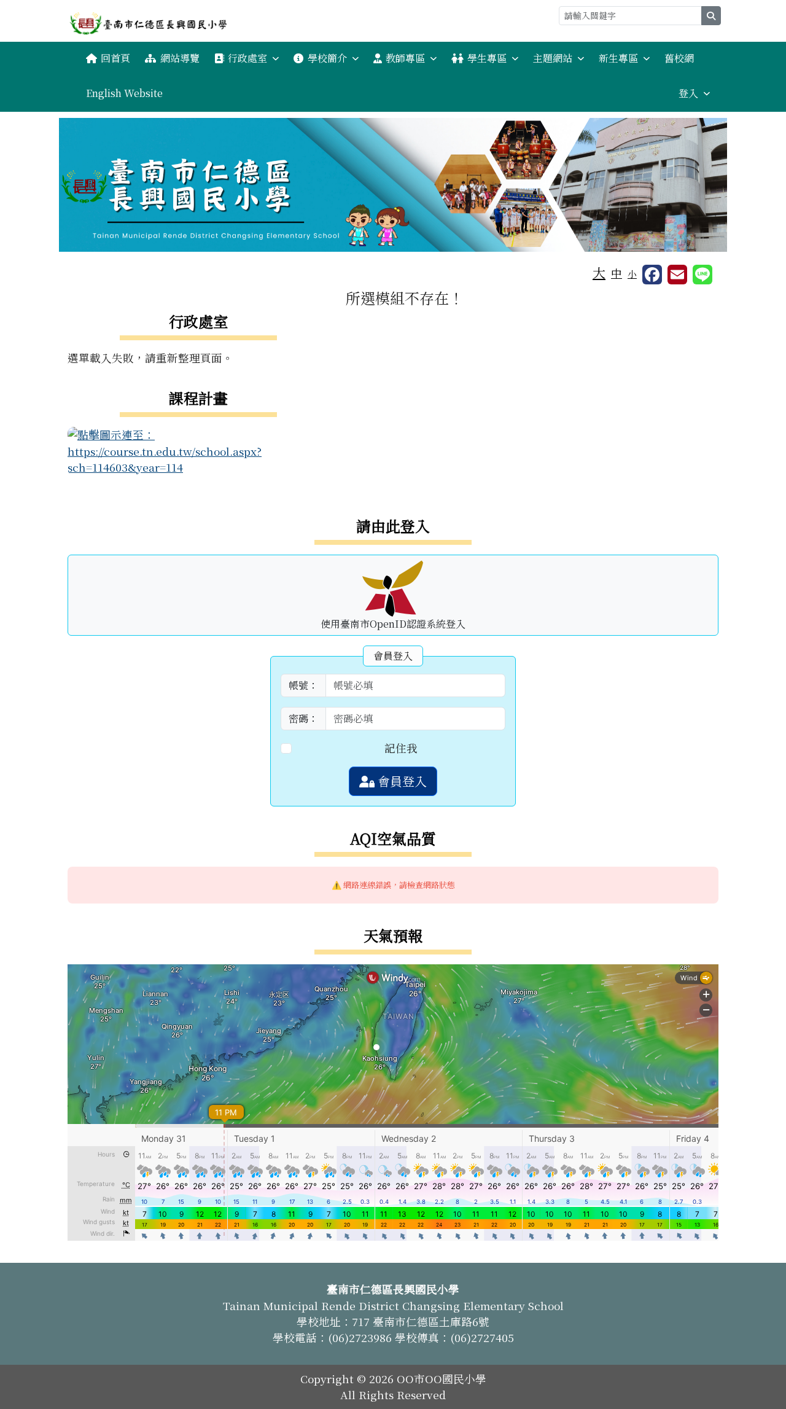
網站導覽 (180, 58)
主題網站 (552, 58)
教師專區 (405, 58)
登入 (688, 93)
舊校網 (679, 58)
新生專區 (618, 58)
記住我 (401, 747)
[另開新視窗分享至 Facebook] (652, 274)
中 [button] (616, 273)
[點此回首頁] (393, 185)
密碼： (303, 718)
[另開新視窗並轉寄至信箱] (677, 274)
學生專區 (487, 58)
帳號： (303, 685)
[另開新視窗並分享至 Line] (702, 274)
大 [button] (599, 272)
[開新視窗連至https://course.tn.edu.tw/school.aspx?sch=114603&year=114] (198, 449)
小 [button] (632, 273)
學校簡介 (327, 58)
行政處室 (247, 58)
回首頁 (115, 58)
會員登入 (401, 781)
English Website (124, 93)
